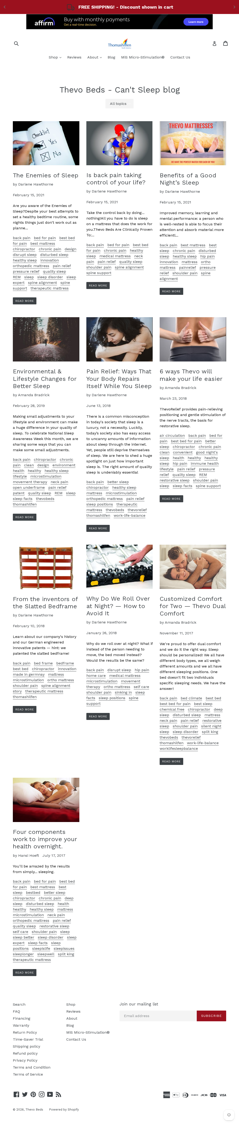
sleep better (23, 937)
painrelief (187, 267)
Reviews (74, 57)
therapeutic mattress (50, 288)
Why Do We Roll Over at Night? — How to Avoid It (118, 605)
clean (29, 465)
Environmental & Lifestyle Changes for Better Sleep (44, 378)
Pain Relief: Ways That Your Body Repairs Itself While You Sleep (119, 378)
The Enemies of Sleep (45, 175)
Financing (21, 1018)
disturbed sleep (54, 254)
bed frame (43, 663)
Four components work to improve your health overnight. (45, 839)
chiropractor (24, 249)
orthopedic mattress (31, 266)
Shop (56, 57)
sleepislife (41, 948)
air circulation (172, 435)
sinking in (123, 692)
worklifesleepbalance (179, 748)
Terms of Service (28, 1074)
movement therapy (30, 482)
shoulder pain (98, 267)
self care (141, 687)
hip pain (207, 256)
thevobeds (45, 498)
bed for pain (45, 238)
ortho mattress (60, 680)
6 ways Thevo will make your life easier (191, 375)
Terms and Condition (31, 1067)
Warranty (21, 1025)
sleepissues (64, 948)
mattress (189, 262)
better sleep (118, 482)
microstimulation (45, 476)
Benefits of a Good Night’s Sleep (188, 179)
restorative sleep (175, 480)
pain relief (62, 266)
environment (64, 465)
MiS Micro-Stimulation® (143, 57)
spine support (98, 273)
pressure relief (26, 271)
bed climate (191, 698)
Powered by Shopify (64, 1109)
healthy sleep (25, 260)
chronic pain (50, 249)
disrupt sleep (25, 254)
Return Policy (25, 1032)
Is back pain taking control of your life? (115, 179)
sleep (29, 277)
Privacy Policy (25, 1060)
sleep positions (99, 504)
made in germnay (29, 674)
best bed (20, 669)
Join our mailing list (139, 1004)
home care (96, 675)
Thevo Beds (34, 1109)
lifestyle (20, 476)
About (95, 57)
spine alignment (42, 282)
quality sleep (54, 271)
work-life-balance (129, 515)
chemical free (172, 709)
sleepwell (45, 954)
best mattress (42, 243)
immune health (205, 463)
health (18, 470)
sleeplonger (23, 954)
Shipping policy (26, 1046)
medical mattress (115, 256)
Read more (24, 301)
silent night (211, 726)
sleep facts (22, 498)
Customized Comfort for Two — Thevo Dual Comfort (193, 606)
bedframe (65, 663)
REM (17, 277)
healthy (34, 470)
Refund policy (25, 1053)
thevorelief (137, 510)
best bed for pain (186, 441)
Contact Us (180, 57)
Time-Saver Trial (28, 1039)
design (70, 249)
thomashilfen (25, 504)
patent (19, 493)
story (17, 691)
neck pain (59, 482)
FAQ (16, 1011)
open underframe (29, 487)
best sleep (203, 704)
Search (19, 1004)
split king (210, 731)
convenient (183, 452)
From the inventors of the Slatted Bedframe (45, 602)
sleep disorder (50, 277)
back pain (21, 238)
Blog (111, 57)
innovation (49, 260)
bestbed (33, 892)
